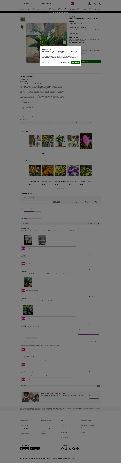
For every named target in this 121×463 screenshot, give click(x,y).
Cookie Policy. (61, 52)
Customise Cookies (45, 62)
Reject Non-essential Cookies (64, 62)
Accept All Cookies (75, 62)
